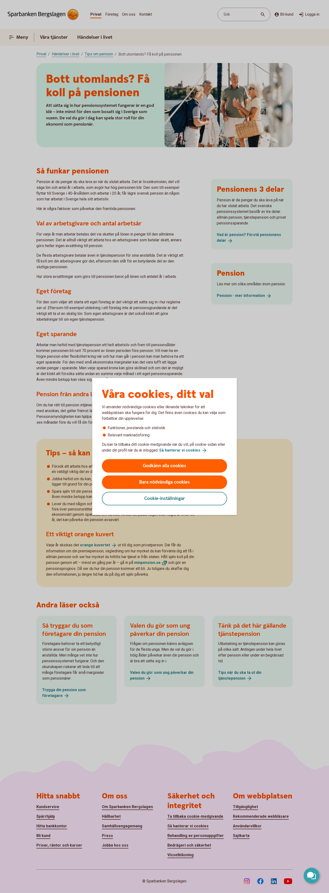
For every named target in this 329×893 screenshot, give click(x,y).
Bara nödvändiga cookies (164, 482)
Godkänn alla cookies (164, 466)
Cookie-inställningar (164, 498)
